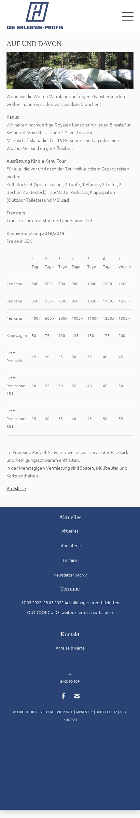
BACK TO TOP (70, 681)
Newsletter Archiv (70, 575)
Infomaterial (70, 545)
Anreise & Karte (70, 648)
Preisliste (16, 488)
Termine (70, 560)
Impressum (84, 711)
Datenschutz (106, 711)
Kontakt (70, 719)
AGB (122, 711)
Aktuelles (70, 531)
